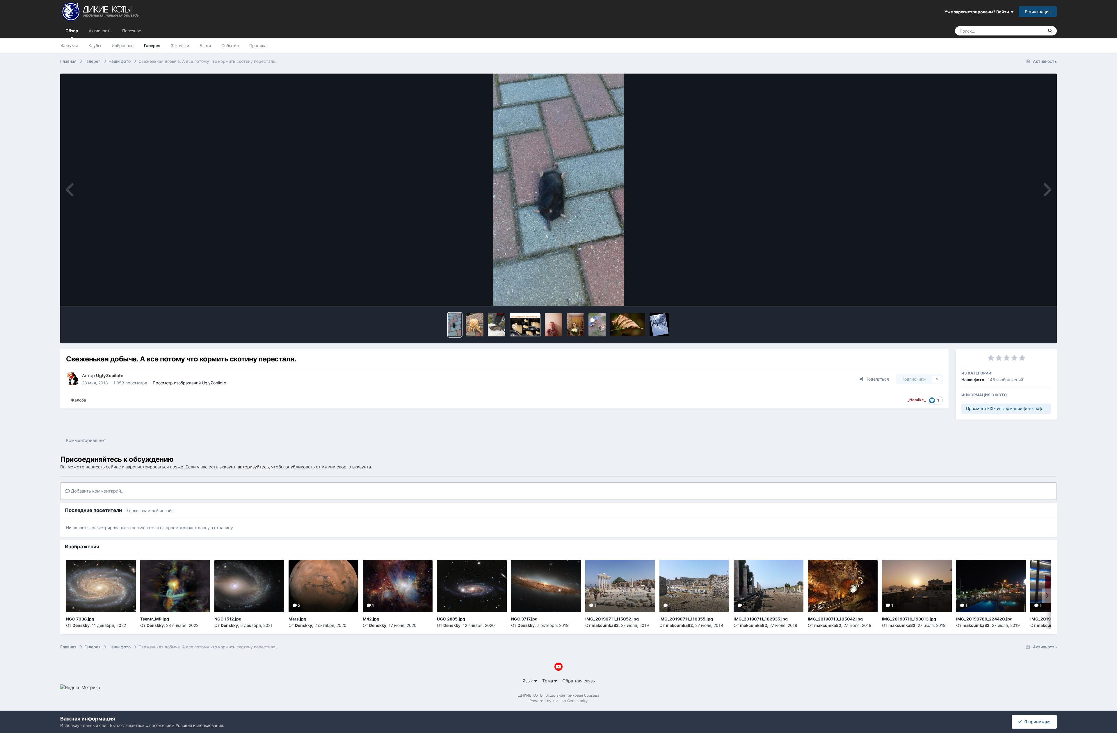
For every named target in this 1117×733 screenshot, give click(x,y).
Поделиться (876, 379)
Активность (100, 30)
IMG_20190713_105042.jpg (835, 618)
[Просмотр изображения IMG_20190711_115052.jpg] (620, 586)
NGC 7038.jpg (80, 618)
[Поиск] (1050, 30)
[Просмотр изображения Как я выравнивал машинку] (659, 324)
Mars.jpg (297, 618)
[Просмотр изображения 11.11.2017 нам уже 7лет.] (553, 324)
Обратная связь (578, 681)
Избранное (123, 45)
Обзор (71, 30)
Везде (1030, 30)
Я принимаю (1036, 722)
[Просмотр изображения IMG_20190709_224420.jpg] (991, 586)
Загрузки (180, 45)
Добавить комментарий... (97, 491)
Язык (528, 681)
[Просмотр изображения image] (474, 324)
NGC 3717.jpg (524, 618)
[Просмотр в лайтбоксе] (558, 190)
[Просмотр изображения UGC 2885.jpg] (472, 586)
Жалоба (78, 399)
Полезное (131, 30)
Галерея (152, 45)
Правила (257, 45)
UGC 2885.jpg (451, 618)
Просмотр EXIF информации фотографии (1006, 408)
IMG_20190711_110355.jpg (686, 618)
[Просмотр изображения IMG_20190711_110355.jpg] (694, 586)
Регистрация (1038, 11)
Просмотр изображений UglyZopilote (189, 382)
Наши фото (972, 379)
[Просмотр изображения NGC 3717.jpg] (546, 586)
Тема (548, 681)
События (230, 45)
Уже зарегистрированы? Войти (978, 11)
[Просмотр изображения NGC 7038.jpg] (101, 586)
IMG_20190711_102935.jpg (761, 618)
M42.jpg (371, 618)
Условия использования (199, 725)
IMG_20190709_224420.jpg (984, 618)
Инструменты (1029, 295)
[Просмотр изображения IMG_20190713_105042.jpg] (843, 586)
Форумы (69, 45)
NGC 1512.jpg (227, 618)
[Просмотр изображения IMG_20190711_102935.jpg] (768, 586)
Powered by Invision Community (558, 700)
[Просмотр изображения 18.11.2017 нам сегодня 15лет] (575, 324)
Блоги (205, 45)
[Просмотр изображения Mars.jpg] (323, 586)
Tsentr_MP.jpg (154, 618)
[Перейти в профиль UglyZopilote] (72, 378)
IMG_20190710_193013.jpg (909, 618)
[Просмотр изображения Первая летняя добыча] (496, 324)
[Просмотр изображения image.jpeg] (525, 324)
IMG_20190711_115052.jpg (612, 618)
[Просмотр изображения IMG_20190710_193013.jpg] (917, 586)
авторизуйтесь (253, 467)
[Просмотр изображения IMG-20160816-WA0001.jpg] (597, 324)
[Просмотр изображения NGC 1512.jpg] (249, 586)
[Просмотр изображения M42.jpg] (398, 586)
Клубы (94, 45)
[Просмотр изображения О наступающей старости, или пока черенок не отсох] (627, 324)
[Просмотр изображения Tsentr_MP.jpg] (175, 586)
